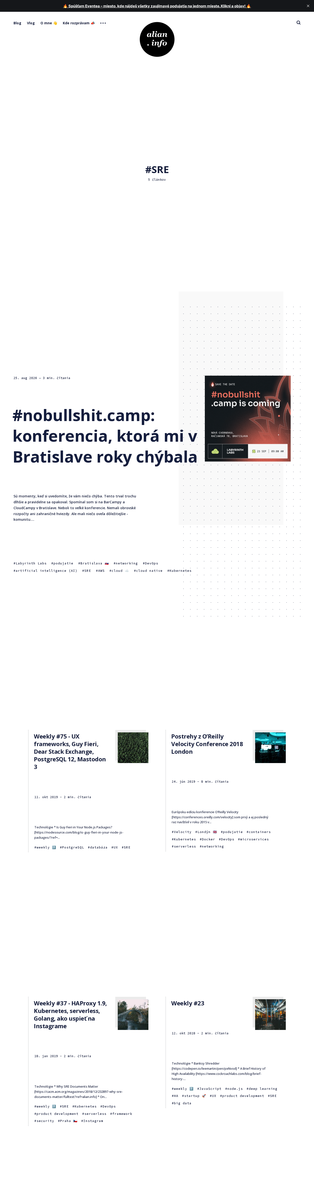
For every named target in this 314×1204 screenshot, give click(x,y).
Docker (208, 839)
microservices (254, 839)
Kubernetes (181, 571)
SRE (87, 571)
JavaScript (210, 1089)
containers (260, 832)
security (45, 1121)
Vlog (31, 23)
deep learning (263, 1089)
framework (122, 1114)
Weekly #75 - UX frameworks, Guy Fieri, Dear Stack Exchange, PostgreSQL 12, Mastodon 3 (70, 751)
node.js (235, 1089)
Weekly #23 (187, 1003)
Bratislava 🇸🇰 (94, 563)
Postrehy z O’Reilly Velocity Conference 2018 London (207, 743)
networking (127, 563)
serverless (185, 846)
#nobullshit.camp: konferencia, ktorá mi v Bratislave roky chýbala (105, 435)
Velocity (183, 832)
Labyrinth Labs (31, 563)
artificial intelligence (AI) (47, 571)
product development (57, 1114)
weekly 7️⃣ (46, 847)
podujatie (63, 563)
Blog (17, 23)
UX (116, 847)
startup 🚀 (195, 1096)
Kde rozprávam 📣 (79, 23)
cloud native (149, 571)
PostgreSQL (73, 847)
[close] (308, 6)
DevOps (151, 563)
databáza (99, 847)
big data (183, 1103)
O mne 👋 (48, 23)
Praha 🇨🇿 (69, 1121)
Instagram (93, 1121)
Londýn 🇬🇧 (207, 832)
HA (176, 1096)
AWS (101, 571)
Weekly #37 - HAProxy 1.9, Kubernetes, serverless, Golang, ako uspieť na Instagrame (70, 1014)
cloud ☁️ (120, 571)
